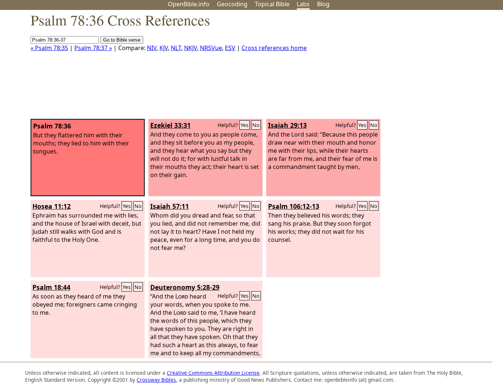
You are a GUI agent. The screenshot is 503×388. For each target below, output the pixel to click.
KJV (163, 48)
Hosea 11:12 (51, 206)
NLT (176, 48)
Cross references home (274, 48)
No (256, 124)
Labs (303, 4)
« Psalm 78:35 (49, 48)
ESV (230, 48)
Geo (232, 4)
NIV (151, 48)
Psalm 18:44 (51, 287)
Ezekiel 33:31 (170, 125)
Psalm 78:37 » (93, 48)
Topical (272, 4)
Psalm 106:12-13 (293, 206)
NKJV (190, 48)
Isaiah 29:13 (287, 125)
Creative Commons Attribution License (213, 372)
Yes (244, 124)
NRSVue (211, 48)
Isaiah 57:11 (169, 206)
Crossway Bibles (156, 379)
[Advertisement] (428, 67)
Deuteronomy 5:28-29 (184, 287)
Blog (323, 4)
